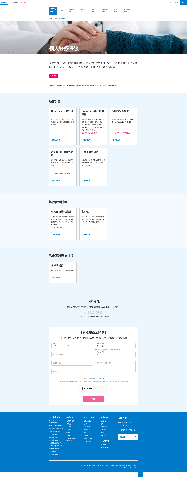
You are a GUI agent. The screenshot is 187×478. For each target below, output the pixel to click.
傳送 (93, 399)
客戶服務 (69, 417)
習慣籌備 (86, 435)
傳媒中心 (103, 424)
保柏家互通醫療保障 (55, 443)
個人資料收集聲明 (99, 378)
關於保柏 (104, 417)
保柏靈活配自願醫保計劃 (56, 428)
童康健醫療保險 (53, 440)
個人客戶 (4, 2)
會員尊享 (86, 424)
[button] (183, 2)
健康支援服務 (89, 417)
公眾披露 (103, 432)
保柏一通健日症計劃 (89, 427)
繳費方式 (68, 432)
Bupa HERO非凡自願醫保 (53, 421)
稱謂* (54, 343)
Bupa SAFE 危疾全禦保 (56, 425)
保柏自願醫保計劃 (54, 431)
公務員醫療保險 (53, 451)
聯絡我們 (176, 3)
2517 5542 (127, 430)
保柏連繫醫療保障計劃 (55, 434)
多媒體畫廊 (104, 427)
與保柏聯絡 (105, 441)
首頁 (56, 18)
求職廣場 (103, 429)
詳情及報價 (56, 140)
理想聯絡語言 (100, 352)
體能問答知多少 (88, 441)
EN (170, 2)
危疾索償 (68, 427)
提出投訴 (68, 435)
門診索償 (68, 424)
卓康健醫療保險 (53, 437)
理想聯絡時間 (100, 343)
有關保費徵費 (70, 439)
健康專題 (86, 429)
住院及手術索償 (70, 421)
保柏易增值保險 (53, 454)
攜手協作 (103, 435)
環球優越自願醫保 (54, 449)
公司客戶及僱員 (14, 2)
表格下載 (68, 429)
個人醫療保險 (54, 417)
